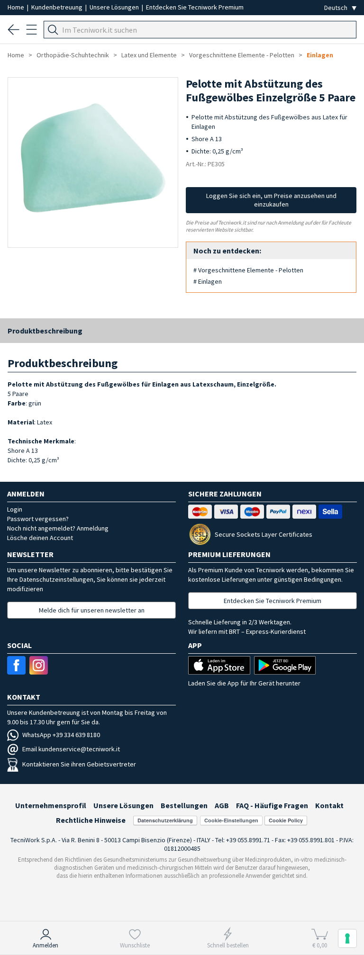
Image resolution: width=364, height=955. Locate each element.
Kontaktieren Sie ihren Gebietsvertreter (79, 764)
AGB (222, 805)
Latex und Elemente (149, 55)
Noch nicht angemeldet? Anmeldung (58, 528)
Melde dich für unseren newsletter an (92, 610)
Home (17, 7)
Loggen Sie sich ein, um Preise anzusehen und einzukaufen (271, 199)
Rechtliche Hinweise (91, 820)
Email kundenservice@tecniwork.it (71, 749)
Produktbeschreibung (45, 330)
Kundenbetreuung (57, 7)
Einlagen (320, 55)
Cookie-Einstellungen (231, 820)
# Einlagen (207, 281)
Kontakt (329, 805)
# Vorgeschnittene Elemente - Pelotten (248, 270)
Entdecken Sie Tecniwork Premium (195, 7)
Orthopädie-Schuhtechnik (72, 55)
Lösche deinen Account (40, 537)
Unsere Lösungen (115, 7)
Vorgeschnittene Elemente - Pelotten (241, 55)
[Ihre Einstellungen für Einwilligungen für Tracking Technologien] (347, 938)
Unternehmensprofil (50, 805)
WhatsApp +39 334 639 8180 (61, 734)
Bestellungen (184, 805)
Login (14, 509)
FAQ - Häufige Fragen (272, 805)
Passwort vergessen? (38, 518)
